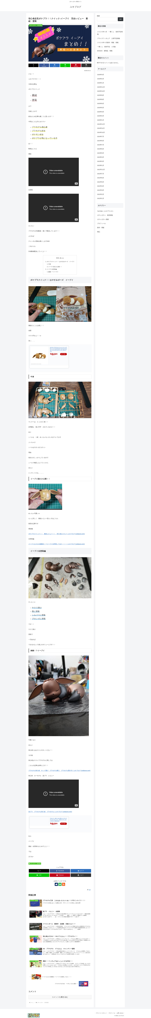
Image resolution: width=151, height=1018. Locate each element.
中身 (49, 264)
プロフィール (112, 1013)
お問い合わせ (120, 1013)
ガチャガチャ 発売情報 (35, 863)
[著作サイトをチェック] (56, 884)
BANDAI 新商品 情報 (104, 51)
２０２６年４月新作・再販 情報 (107, 42)
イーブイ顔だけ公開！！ (55, 266)
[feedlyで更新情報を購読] (60, 884)
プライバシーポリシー (101, 1013)
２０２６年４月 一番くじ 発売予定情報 (110, 33)
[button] (86, 65)
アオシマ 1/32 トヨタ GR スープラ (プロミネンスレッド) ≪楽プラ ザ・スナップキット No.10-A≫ (58, 820)
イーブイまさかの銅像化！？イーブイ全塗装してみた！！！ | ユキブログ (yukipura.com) (56, 544)
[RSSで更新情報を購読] (63, 884)
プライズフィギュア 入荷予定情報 (108, 38)
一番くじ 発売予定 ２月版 (106, 47)
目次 (57, 258)
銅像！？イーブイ (53, 271)
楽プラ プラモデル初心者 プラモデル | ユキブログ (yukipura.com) (50, 811)
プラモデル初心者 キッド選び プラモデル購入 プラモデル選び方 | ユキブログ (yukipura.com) (59, 770)
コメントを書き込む (60, 997)
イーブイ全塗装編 (52, 269)
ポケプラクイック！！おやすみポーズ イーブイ (60, 261)
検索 (98, 16)
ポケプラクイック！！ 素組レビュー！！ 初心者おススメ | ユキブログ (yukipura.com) (56, 534)
